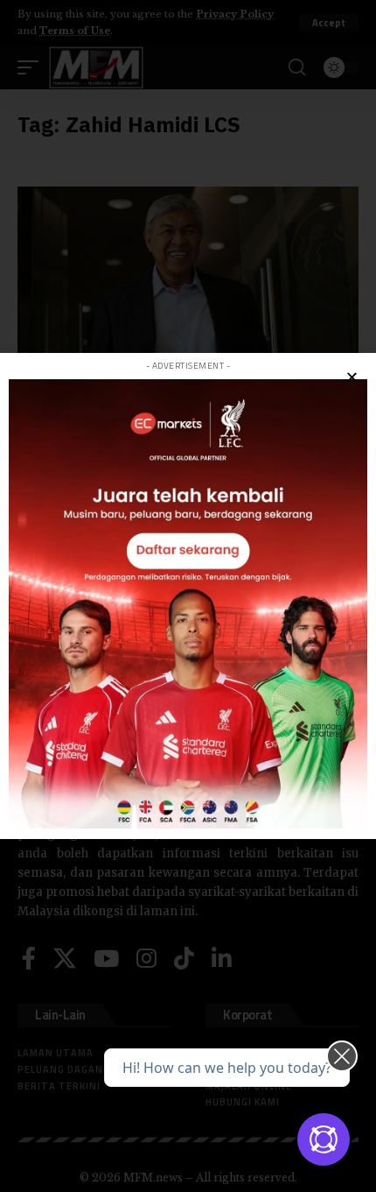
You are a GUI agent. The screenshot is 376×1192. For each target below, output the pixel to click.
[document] (188, 596)
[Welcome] (323, 1139)
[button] (352, 377)
